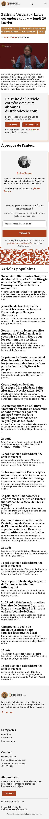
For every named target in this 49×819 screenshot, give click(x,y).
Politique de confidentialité (14, 809)
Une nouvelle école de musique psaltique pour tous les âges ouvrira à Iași (19, 629)
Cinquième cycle (10, 29)
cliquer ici (34, 130)
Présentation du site (11, 807)
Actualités (6, 734)
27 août (6, 438)
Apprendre (6, 737)
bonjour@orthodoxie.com (13, 760)
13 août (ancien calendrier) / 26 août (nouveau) (22, 564)
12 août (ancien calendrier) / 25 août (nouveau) (21, 667)
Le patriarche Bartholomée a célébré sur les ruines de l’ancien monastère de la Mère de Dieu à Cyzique (23, 500)
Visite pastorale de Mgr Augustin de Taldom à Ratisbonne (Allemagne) (23, 584)
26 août (6, 547)
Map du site (37, 814)
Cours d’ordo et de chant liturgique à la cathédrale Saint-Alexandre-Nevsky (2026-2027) (22, 387)
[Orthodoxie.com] (10, 4)
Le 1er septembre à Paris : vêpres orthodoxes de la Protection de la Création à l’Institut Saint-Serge (23, 475)
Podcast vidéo (29, 32)
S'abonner (12, 125)
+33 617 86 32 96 (8, 756)
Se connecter (31, 125)
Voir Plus (9, 793)
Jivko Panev (24, 173)
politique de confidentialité (19, 243)
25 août (6, 650)
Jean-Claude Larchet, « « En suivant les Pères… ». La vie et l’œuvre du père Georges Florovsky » (21, 311)
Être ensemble (8, 741)
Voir (41, 32)
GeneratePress (24, 814)
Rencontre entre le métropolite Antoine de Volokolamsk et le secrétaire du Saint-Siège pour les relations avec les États (22, 335)
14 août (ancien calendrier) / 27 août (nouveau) (21, 455)
